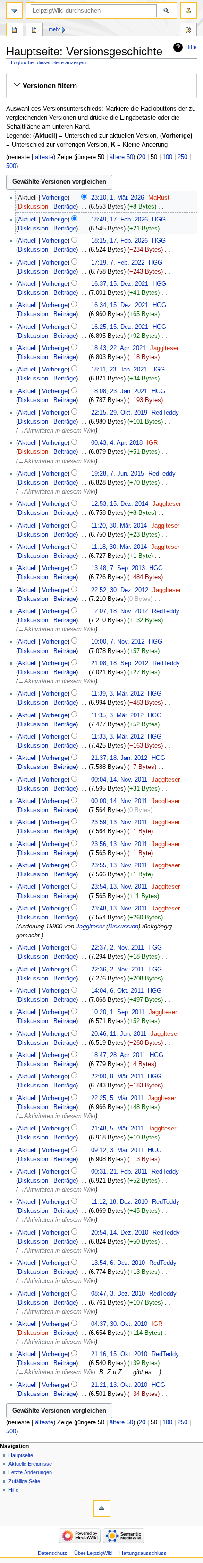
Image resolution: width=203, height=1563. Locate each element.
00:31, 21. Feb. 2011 (119, 1171)
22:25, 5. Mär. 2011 (117, 1098)
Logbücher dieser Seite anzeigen (48, 62)
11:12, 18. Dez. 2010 (119, 1202)
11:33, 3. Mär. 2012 (117, 736)
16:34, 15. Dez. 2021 (119, 305)
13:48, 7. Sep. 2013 (118, 568)
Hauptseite (15, 30)
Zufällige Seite (24, 1481)
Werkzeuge (188, 30)
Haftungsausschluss (143, 1553)
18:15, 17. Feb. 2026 (119, 241)
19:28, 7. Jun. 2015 (117, 473)
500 (11, 166)
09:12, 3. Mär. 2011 (117, 1150)
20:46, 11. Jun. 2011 (118, 1034)
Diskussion (33, 206)
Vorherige (55, 197)
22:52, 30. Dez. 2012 (119, 590)
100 (167, 157)
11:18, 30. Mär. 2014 (119, 547)
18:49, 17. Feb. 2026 (119, 219)
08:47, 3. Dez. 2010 (118, 1293)
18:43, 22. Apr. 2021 (118, 348)
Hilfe (191, 47)
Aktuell (27, 219)
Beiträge (64, 206)
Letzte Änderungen (30, 1472)
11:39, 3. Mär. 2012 (117, 693)
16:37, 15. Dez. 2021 (119, 284)
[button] (101, 86)
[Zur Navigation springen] (14, 10)
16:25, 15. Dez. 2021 (119, 327)
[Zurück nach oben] (101, 1508)
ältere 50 (121, 157)
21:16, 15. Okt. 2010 (119, 1354)
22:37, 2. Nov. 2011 (117, 948)
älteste (44, 157)
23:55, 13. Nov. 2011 (119, 865)
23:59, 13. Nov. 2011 (119, 822)
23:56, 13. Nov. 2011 (119, 844)
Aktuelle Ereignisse (30, 1463)
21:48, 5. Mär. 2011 (117, 1128)
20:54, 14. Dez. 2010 (119, 1232)
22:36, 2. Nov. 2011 (117, 969)
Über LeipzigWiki (93, 1553)
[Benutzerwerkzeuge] (188, 10)
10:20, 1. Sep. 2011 (117, 1012)
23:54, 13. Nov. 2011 (119, 886)
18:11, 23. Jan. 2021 (119, 369)
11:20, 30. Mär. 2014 (119, 525)
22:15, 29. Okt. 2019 (119, 412)
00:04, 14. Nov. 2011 (119, 780)
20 (142, 157)
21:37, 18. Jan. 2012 (119, 758)
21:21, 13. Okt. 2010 (119, 1385)
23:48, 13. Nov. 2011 (119, 908)
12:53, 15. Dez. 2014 (119, 504)
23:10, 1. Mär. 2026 (117, 197)
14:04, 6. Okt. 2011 (117, 991)
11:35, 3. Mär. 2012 (117, 715)
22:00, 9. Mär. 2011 (117, 1076)
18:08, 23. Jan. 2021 (119, 391)
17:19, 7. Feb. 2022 (117, 262)
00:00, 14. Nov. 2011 (119, 801)
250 (182, 157)
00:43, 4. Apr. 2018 (117, 443)
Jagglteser (90, 926)
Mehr (54, 29)
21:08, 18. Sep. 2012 (119, 663)
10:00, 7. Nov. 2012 (117, 641)
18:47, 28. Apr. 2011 (118, 1055)
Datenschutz (52, 1553)
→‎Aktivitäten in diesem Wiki (56, 430)
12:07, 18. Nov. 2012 (119, 611)
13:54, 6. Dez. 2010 (118, 1263)
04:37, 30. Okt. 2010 (119, 1324)
